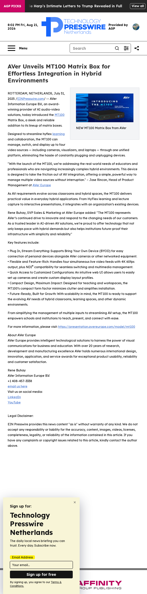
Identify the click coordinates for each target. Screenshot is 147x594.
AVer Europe (42, 185)
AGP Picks (12, 6)
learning (58, 134)
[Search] (117, 48)
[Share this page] (136, 48)
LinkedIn (14, 397)
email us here (17, 386)
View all (138, 6)
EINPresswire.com (30, 99)
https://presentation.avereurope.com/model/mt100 (96, 327)
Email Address (22, 557)
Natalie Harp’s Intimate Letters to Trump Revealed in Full (71, 6)
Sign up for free (41, 574)
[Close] (75, 502)
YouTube (14, 402)
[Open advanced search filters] (126, 48)
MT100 (60, 115)
